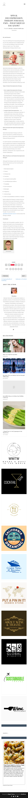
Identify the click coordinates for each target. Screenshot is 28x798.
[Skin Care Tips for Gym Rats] (14, 345)
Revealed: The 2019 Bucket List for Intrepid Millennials (14, 376)
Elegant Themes (11, 794)
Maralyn (11, 28)
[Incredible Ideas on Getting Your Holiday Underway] (14, 387)
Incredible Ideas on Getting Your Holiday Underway (13, 396)
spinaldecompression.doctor (9, 213)
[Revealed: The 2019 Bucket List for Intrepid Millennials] (14, 365)
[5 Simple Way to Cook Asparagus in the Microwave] (14, 415)
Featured (15, 28)
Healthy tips (21, 28)
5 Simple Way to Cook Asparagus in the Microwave (12, 432)
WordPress (23, 794)
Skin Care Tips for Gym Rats (10, 354)
